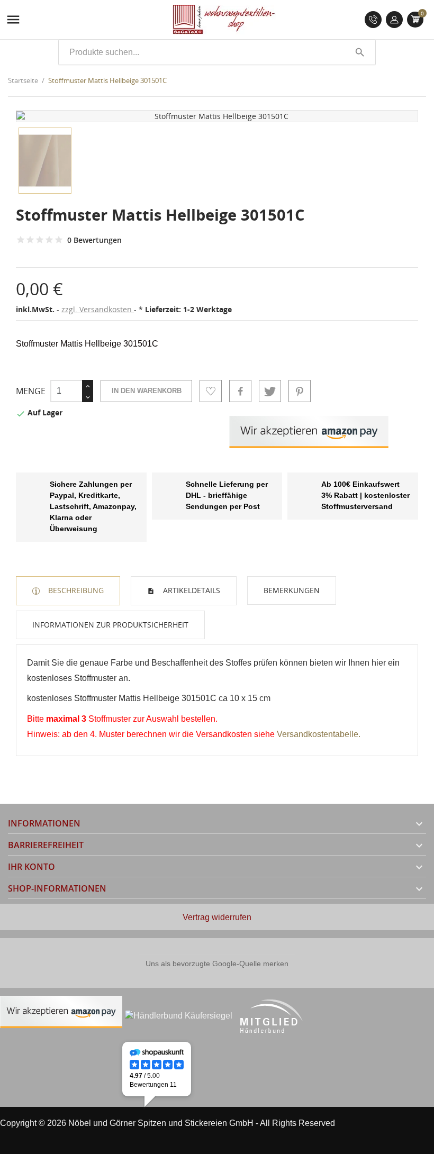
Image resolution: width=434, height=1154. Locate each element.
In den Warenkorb (147, 391)
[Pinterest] (299, 391)
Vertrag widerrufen (217, 917)
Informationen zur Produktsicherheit (110, 625)
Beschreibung (75, 590)
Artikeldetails (190, 590)
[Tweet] (270, 391)
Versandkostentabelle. (318, 734)
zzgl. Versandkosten (97, 309)
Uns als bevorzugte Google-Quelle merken (217, 963)
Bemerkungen (292, 590)
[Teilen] (240, 391)
